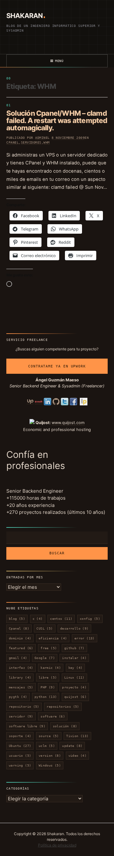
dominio (20, 638)
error (84, 638)
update (72, 746)
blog (17, 618)
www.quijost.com (68, 422)
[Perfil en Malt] (38, 401)
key (75, 667)
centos (61, 618)
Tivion (77, 736)
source (49, 736)
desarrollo (74, 628)
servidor (21, 716)
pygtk (18, 697)
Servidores (31, 142)
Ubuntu (20, 746)
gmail (18, 658)
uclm (47, 746)
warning (20, 765)
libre (48, 677)
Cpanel (12, 142)
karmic (51, 667)
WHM (46, 142)
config (90, 618)
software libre (27, 726)
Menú (59, 61)
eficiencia (53, 638)
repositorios (63, 706)
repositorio (24, 706)
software (53, 716)
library (20, 677)
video (77, 755)
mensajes (21, 687)
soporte (20, 736)
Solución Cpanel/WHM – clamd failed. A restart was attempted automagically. (56, 120)
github (74, 648)
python (46, 697)
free (49, 648)
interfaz (21, 667)
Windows (50, 765)
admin (40, 137)
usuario (20, 755)
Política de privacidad (57, 845)
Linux (74, 677)
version (50, 755)
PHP (48, 687)
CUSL (44, 628)
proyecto (74, 687)
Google (45, 658)
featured (21, 648)
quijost (75, 697)
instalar (74, 658)
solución (65, 726)
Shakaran (24, 16)
